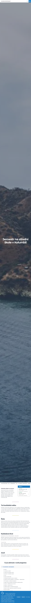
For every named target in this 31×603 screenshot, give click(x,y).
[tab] (15, 567)
